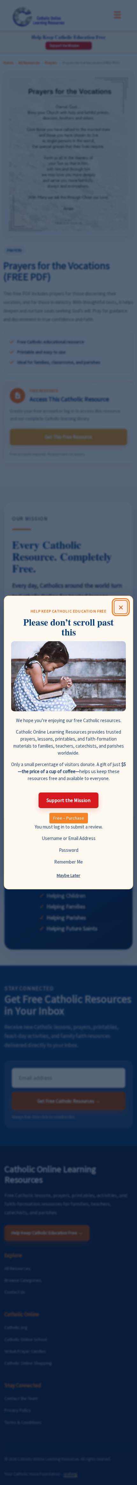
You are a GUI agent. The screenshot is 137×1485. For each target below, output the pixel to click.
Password (68, 850)
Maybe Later (68, 875)
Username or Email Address (69, 838)
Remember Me (68, 862)
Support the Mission (68, 800)
